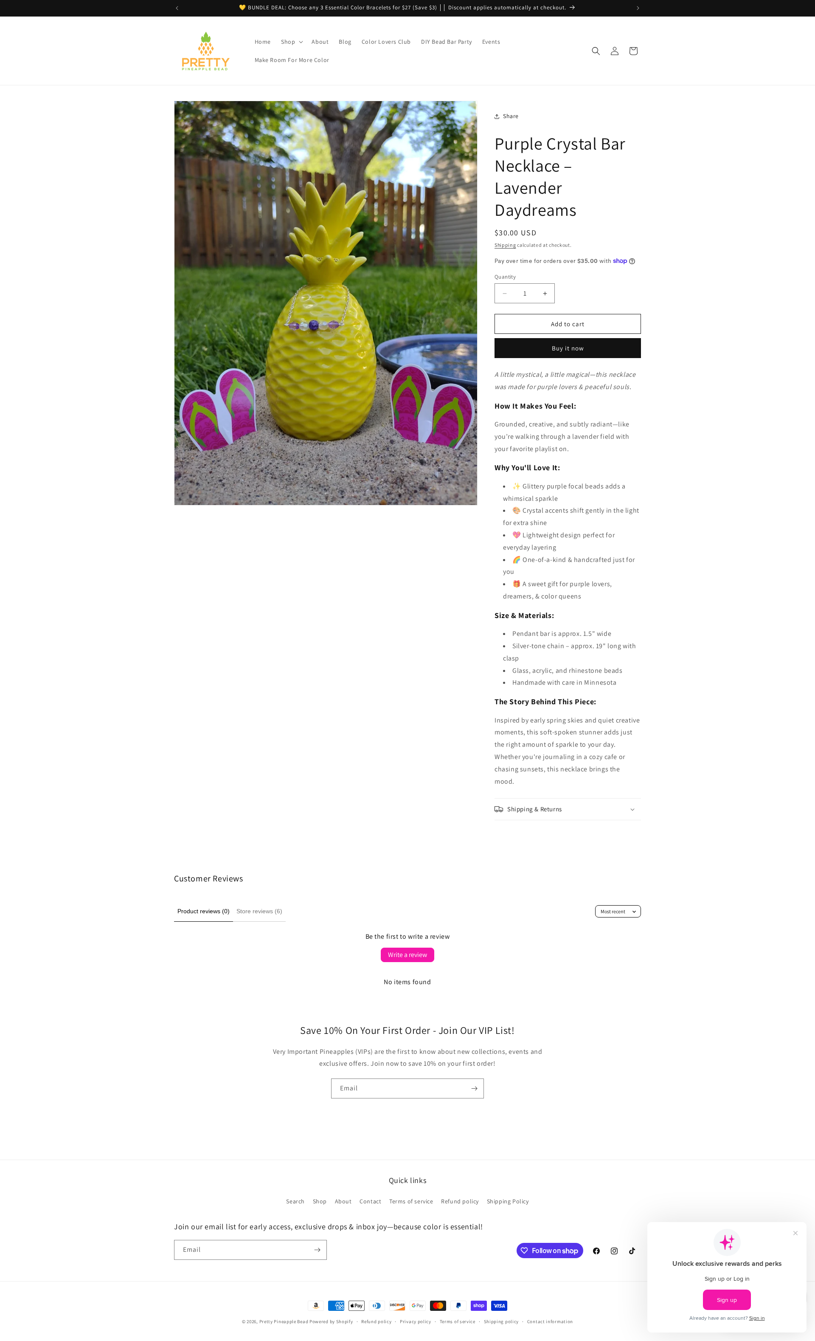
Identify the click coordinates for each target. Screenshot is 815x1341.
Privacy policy (415, 1321)
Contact (370, 1201)
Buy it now (568, 348)
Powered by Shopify (331, 1321)
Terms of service (411, 1201)
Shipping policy (501, 1321)
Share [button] (511, 116)
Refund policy (460, 1201)
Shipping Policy (508, 1201)
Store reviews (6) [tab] (259, 911)
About (343, 1201)
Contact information (550, 1321)
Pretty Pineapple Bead (284, 1321)
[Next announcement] (638, 8)
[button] (291, 42)
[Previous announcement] (177, 8)
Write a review (407, 954)
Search (295, 1201)
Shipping (505, 245)
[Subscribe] (474, 1088)
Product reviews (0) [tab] (203, 911)
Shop (320, 1201)
